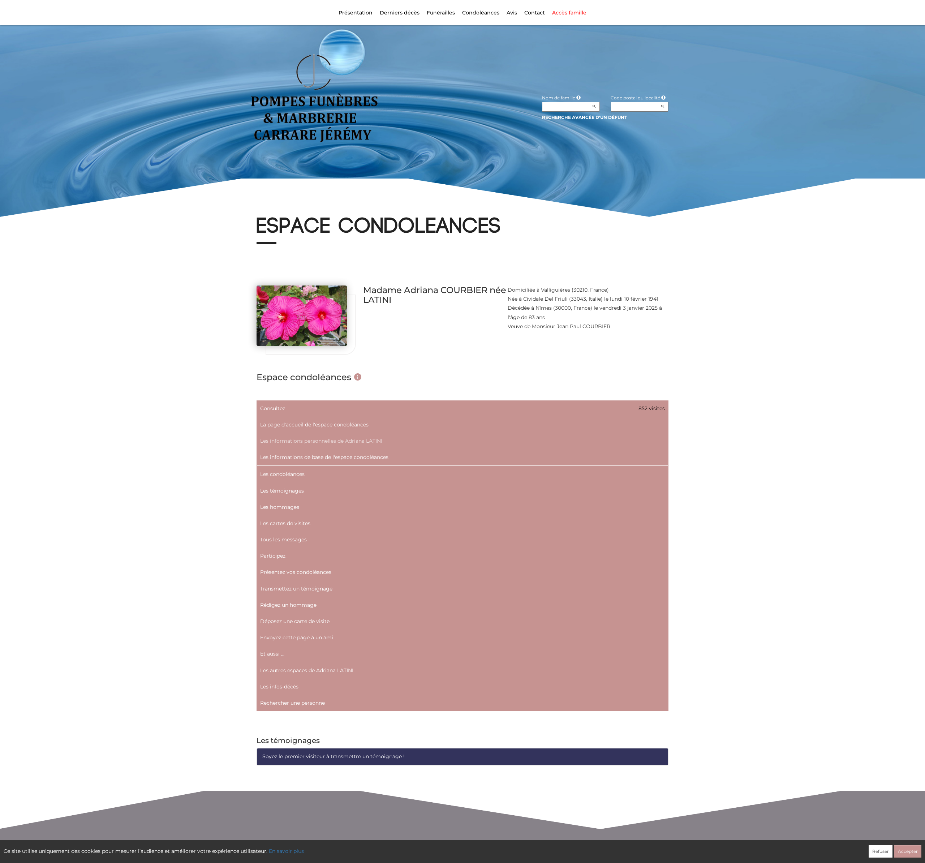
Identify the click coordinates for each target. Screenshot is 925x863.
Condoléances (480, 12)
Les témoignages (282, 491)
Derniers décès (400, 12)
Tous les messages (283, 539)
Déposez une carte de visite (295, 621)
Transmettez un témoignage (296, 588)
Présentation (356, 12)
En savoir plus (286, 851)
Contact (534, 12)
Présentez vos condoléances (295, 572)
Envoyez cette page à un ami (296, 637)
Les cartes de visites (285, 523)
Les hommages (279, 507)
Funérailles (441, 12)
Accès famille (569, 12)
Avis (512, 12)
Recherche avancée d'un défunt (584, 117)
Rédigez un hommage (288, 605)
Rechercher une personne (292, 703)
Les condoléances (282, 474)
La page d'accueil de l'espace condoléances (314, 424)
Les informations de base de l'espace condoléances (324, 457)
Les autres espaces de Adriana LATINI (306, 670)
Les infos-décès (279, 686)
